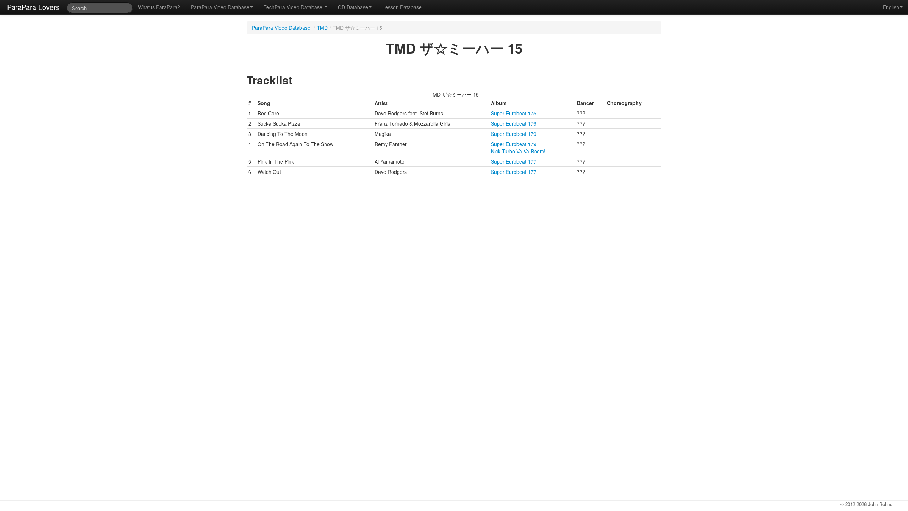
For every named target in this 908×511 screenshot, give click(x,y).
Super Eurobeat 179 (513, 123)
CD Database (353, 7)
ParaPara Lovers (33, 7)
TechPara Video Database (294, 7)
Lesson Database (402, 7)
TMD (322, 27)
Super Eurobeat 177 (513, 161)
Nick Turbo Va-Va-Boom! (518, 151)
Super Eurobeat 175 (513, 113)
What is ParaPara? (159, 7)
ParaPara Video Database (220, 7)
